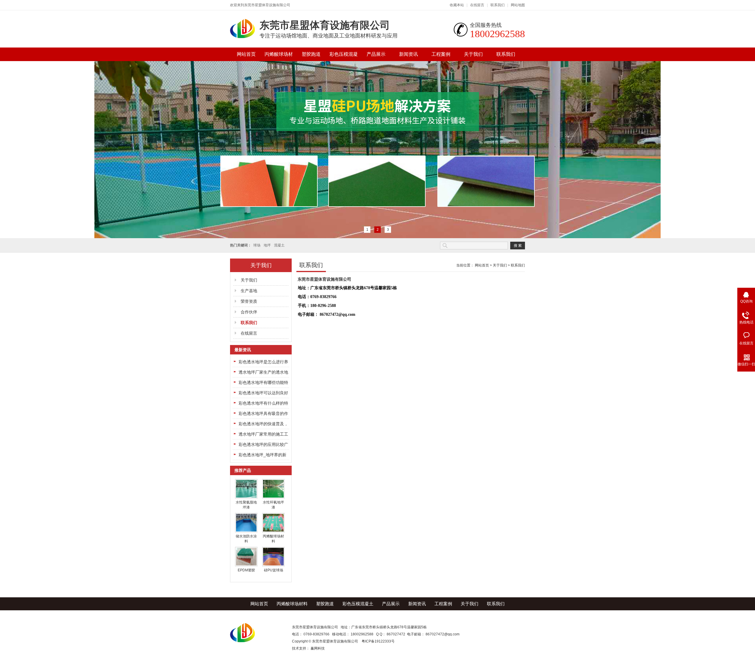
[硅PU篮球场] (273, 565)
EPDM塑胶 (246, 570)
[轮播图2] (377, 149)
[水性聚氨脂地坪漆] (246, 497)
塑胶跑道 (311, 54)
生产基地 (249, 290)
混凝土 (279, 245)
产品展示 (376, 54)
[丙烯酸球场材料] (273, 531)
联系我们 (497, 5)
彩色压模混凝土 (343, 56)
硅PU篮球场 (273, 570)
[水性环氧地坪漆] (273, 497)
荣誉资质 (249, 301)
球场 (256, 245)
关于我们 (473, 54)
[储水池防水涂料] (246, 531)
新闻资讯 (408, 54)
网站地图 (518, 5)
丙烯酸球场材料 (279, 56)
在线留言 (477, 5)
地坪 (267, 245)
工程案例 (440, 54)
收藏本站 (457, 5)
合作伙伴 (249, 312)
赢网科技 (318, 648)
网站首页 (246, 54)
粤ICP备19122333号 (378, 641)
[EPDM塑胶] (246, 565)
